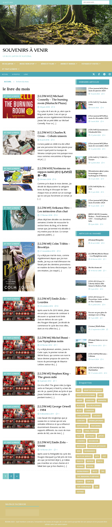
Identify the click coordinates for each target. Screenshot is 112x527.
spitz (94, 471)
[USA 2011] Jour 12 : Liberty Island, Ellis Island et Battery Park (97, 283)
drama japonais (96, 420)
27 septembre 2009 (98, 329)
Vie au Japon (7, 64)
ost (104, 456)
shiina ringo (83, 471)
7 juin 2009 (94, 318)
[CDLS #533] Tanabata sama (98, 103)
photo (80, 461)
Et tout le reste (9, 69)
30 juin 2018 (45, 107)
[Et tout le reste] (19, 106)
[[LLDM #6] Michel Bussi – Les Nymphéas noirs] (81, 257)
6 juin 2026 (94, 224)
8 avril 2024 (95, 359)
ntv (97, 456)
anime (79, 400)
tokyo (80, 481)
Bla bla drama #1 (95, 267)
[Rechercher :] (95, 2)
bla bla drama (94, 405)
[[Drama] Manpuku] (81, 243)
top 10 (90, 481)
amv (100, 395)
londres (81, 441)
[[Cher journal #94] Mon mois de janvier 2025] (81, 91)
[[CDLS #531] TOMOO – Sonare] (81, 160)
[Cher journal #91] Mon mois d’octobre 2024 (98, 201)
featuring (96, 426)
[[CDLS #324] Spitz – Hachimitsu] (81, 371)
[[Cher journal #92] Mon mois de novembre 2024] (81, 146)
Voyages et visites (90, 64)
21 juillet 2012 (96, 305)
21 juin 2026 (95, 192)
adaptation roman (86, 395)
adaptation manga (93, 390)
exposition (82, 426)
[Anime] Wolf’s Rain (97, 326)
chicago (97, 415)
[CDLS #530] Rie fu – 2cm (97, 187)
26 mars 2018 (45, 179)
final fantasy (91, 431)
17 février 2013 (96, 345)
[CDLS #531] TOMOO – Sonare (98, 158)
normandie (89, 451)
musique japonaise (97, 446)
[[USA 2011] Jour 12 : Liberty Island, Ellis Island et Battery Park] (81, 283)
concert (81, 420)
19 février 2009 (96, 271)
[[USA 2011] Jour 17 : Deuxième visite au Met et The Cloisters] (81, 299)
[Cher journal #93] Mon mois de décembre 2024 (98, 117)
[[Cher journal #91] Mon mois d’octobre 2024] (81, 203)
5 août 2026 (95, 121)
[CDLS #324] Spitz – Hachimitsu (97, 368)
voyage (80, 492)
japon (101, 436)
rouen (90, 466)
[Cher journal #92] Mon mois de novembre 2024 (98, 144)
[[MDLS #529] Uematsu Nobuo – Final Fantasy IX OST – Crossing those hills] (81, 216)
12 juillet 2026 (96, 149)
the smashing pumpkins (88, 476)
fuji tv (80, 436)
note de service (84, 456)
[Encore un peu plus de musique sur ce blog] (81, 315)
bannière (102, 400)
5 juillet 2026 (95, 163)
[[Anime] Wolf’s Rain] (81, 329)
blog (79, 410)
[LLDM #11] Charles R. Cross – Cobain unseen (52, 134)
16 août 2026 (95, 94)
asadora (90, 400)
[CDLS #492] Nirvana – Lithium (98, 355)
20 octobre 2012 (46, 306)
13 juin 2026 (95, 206)
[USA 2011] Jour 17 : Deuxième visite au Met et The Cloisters (98, 299)
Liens (26, 74)
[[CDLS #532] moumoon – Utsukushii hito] (81, 133)
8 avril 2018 (44, 140)
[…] (54, 123)
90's (78, 390)
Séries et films (47, 64)
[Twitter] (93, 74)
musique (81, 446)
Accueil (5, 74)
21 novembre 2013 (47, 251)
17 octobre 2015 (96, 373)
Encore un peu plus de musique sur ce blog (98, 313)
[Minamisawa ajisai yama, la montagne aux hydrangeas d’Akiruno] (81, 174)
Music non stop (27, 64)
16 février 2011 (46, 449)
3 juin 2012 (94, 289)
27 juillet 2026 (96, 135)
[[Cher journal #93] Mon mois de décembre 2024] (81, 119)
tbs (102, 471)
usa (96, 487)
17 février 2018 (46, 215)
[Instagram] (109, 74)
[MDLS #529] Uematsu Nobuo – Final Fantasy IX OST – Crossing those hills (99, 217)
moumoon (93, 441)
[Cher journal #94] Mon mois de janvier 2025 (98, 89)
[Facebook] (99, 74)
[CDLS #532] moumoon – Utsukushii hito (99, 131)
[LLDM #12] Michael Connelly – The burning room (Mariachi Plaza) (52, 99)
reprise (90, 461)
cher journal (83, 415)
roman (80, 466)
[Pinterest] (104, 74)
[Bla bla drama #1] (81, 270)
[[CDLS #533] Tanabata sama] (81, 105)
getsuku (90, 436)
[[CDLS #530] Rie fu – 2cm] (81, 190)
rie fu (100, 461)
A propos (16, 74)
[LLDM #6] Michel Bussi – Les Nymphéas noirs (54, 339)
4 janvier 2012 (45, 381)
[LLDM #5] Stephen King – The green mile (54, 375)
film (79, 431)
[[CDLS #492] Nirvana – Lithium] (81, 357)
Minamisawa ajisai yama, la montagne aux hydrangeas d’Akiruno (99, 173)
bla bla (80, 405)
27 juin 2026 (95, 179)
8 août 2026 (95, 108)
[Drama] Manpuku (96, 240)
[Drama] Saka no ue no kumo (98, 341)
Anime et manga (68, 64)
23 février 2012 (46, 345)
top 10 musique (84, 487)
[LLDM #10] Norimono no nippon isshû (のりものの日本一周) (55, 172)
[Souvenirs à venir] (56, 43)
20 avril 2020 (95, 243)
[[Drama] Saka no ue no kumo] (81, 343)
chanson (89, 410)
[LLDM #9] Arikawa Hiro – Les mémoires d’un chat (55, 209)
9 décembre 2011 (47, 414)
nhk (79, 451)
